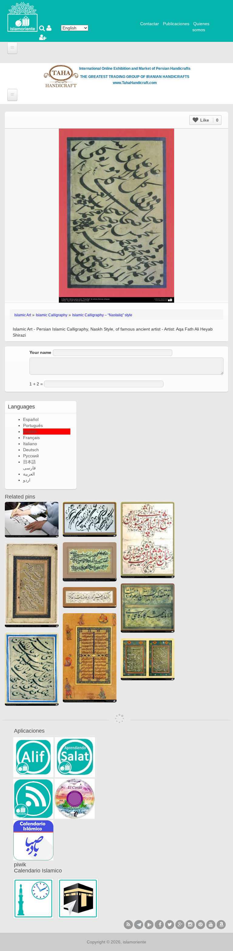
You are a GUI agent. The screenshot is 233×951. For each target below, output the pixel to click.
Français (31, 437)
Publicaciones (176, 23)
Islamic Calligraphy (51, 315)
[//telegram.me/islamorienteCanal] (138, 924)
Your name (40, 352)
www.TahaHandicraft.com (135, 83)
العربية (29, 474)
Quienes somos (200, 26)
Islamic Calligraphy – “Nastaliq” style (102, 315)
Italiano (30, 443)
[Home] (22, 16)
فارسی (29, 468)
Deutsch (31, 449)
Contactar (149, 23)
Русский (31, 455)
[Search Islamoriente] (42, 28)
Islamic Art (22, 315)
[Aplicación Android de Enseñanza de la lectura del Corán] (33, 757)
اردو (26, 480)
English (30, 431)
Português (33, 425)
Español (31, 419)
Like (208, 120)
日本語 (29, 461)
